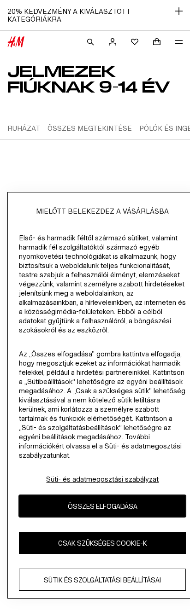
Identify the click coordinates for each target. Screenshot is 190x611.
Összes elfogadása (102, 506)
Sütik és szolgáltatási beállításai (102, 580)
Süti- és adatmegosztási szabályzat (102, 479)
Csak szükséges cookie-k (102, 543)
